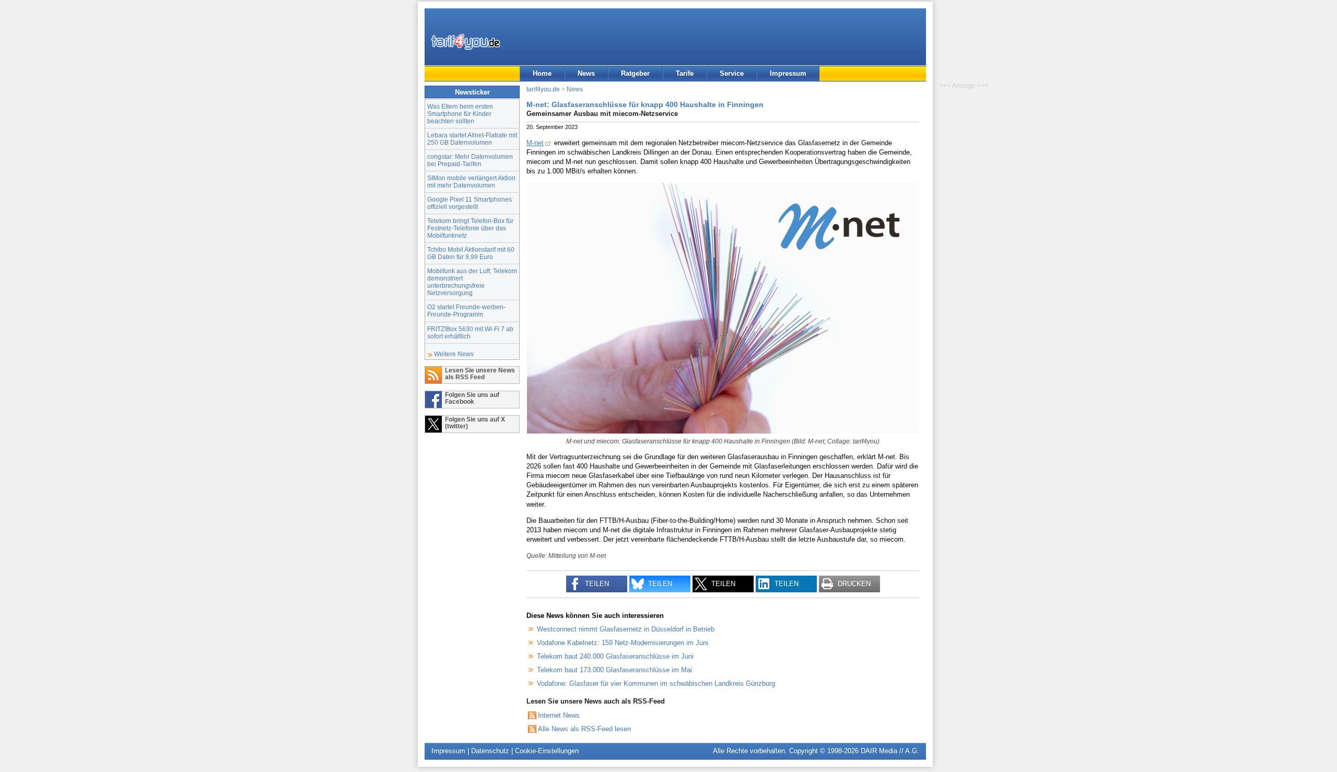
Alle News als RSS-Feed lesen (584, 729)
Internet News (559, 715)
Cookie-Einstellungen (547, 751)
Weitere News (454, 353)
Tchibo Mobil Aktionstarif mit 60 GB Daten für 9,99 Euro (470, 253)
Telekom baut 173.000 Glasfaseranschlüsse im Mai (614, 670)
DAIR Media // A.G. (890, 751)
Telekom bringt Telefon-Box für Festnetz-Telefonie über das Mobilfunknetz (470, 228)
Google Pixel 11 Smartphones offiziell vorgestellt (469, 203)
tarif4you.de (543, 89)
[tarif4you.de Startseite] (465, 41)
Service (732, 73)
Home (542, 73)
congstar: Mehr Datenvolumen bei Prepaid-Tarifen (470, 160)
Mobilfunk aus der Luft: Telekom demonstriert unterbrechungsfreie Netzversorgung (472, 281)
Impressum (788, 73)
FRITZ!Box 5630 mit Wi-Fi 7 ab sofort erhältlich (470, 332)
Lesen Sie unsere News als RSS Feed (480, 373)
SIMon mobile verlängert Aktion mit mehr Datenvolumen (471, 181)
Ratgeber (635, 73)
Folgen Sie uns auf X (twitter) (475, 422)
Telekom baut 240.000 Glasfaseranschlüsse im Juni (615, 656)
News (586, 73)
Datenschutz (490, 751)
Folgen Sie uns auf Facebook (472, 398)
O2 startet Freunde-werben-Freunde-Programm (466, 310)
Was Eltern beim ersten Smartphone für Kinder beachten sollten (460, 113)
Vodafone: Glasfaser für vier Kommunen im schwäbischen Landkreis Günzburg (656, 683)
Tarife (685, 73)
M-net (535, 143)
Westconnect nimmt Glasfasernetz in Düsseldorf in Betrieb (625, 629)
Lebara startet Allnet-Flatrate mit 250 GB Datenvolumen (472, 139)
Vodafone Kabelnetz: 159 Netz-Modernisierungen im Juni (622, 643)
